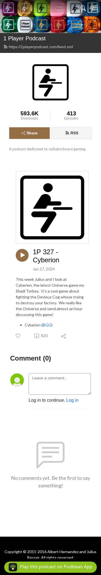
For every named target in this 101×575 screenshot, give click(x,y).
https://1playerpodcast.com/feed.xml (41, 47)
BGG (47, 324)
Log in (72, 400)
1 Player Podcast (24, 38)
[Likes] (18, 336)
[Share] (64, 336)
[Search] (83, 7)
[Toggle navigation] (94, 8)
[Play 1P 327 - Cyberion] (22, 255)
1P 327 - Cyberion (46, 256)
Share (32, 133)
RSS (74, 133)
